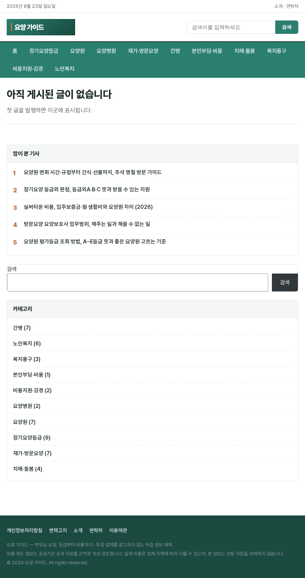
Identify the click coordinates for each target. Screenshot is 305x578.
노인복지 (64, 69)
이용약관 (118, 530)
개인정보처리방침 (24, 530)
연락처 (292, 6)
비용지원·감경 (28, 69)
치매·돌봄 (244, 51)
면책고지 (58, 530)
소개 (278, 6)
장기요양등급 (43, 51)
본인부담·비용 (207, 51)
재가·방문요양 (143, 51)
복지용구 (276, 51)
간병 (175, 51)
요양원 (77, 51)
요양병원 (106, 51)
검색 (287, 27)
